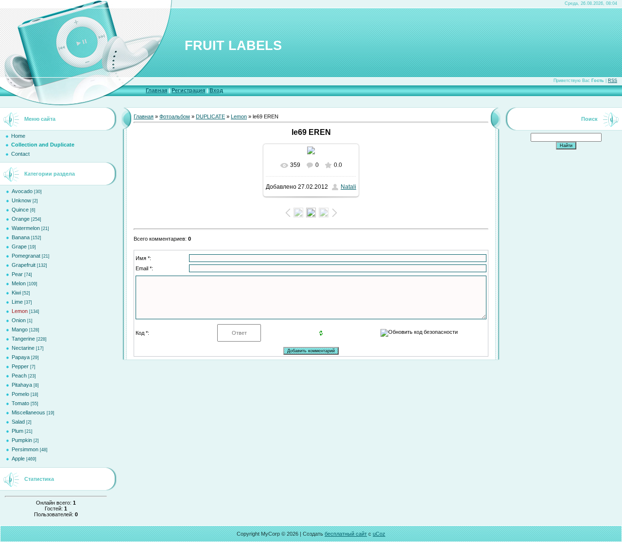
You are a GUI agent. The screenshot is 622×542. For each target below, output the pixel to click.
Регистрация (188, 90)
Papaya (21, 357)
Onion (19, 320)
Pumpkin (22, 440)
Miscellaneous (28, 412)
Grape (19, 246)
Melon (19, 283)
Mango (20, 329)
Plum (17, 431)
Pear (17, 274)
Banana (21, 237)
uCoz (379, 534)
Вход (216, 90)
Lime (17, 302)
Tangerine (23, 339)
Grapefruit (23, 265)
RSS (612, 80)
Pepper (20, 366)
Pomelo (20, 394)
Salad (18, 422)
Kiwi (16, 293)
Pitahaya (22, 385)
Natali (348, 186)
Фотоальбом (174, 116)
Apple (18, 458)
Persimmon (25, 449)
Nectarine (23, 348)
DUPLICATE (210, 116)
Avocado (22, 191)
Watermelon (26, 228)
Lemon (20, 311)
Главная (156, 90)
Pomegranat (26, 256)
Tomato (20, 403)
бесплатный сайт (346, 534)
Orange (21, 219)
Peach (19, 375)
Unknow (21, 200)
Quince (20, 210)
